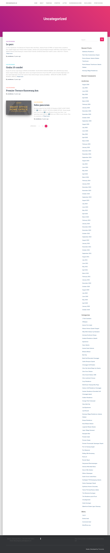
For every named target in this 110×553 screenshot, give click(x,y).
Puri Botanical (86, 450)
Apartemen (85, 341)
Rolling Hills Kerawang (88, 453)
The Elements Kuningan (88, 493)
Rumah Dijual (86, 460)
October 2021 (86, 250)
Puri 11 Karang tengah (88, 446)
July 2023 (85, 203)
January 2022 (86, 243)
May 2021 (85, 266)
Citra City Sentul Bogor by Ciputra (91, 368)
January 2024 (86, 184)
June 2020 (85, 296)
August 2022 (85, 240)
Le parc (10, 44)
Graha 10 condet (14, 67)
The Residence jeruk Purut (89, 496)
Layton (65, 3)
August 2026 (85, 84)
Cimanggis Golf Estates (88, 365)
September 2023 (86, 197)
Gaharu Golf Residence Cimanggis (91, 388)
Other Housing (98, 3)
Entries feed (85, 518)
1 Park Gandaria (86, 318)
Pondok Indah (86, 437)
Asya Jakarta (85, 345)
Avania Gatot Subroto (88, 348)
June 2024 (85, 167)
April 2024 (85, 174)
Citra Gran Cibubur (87, 371)
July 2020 (85, 293)
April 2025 (85, 137)
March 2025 (85, 140)
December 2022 (86, 227)
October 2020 (86, 286)
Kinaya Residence (87, 420)
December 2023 (86, 187)
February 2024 (86, 180)
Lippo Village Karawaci (88, 430)
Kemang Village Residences (90, 70)
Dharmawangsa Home (75, 3)
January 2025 (86, 147)
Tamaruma (49, 3)
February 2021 (86, 276)
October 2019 (86, 309)
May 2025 (85, 134)
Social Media (87, 3)
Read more (9, 53)
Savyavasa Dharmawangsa (89, 463)
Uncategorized (10, 41)
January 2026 (86, 107)
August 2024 (85, 160)
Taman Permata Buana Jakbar (90, 490)
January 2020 (86, 306)
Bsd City (84, 355)
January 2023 (86, 223)
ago (17, 56)
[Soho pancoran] (18, 108)
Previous (33, 126)
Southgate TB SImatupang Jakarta (91, 480)
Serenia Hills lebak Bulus (89, 466)
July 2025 (85, 127)
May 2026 (85, 94)
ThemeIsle (101, 549)
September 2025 (86, 121)
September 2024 (86, 157)
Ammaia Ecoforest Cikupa (89, 335)
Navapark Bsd (86, 433)
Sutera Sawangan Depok (89, 483)
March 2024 (85, 177)
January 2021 (86, 280)
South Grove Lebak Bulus (89, 476)
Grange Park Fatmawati (88, 401)
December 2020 (86, 283)
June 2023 (85, 207)
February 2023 (86, 220)
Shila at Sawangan (87, 473)
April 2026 (85, 97)
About (41, 3)
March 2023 (85, 217)
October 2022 (86, 233)
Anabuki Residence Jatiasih (89, 338)
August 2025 (85, 124)
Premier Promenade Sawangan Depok (92, 443)
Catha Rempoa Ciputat (88, 361)
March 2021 (85, 273)
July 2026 (85, 87)
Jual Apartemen (86, 407)
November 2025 (86, 114)
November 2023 (86, 190)
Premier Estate (86, 440)
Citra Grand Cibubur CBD (89, 374)
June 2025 (85, 131)
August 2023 (85, 200)
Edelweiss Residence (88, 51)
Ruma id (84, 456)
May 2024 (85, 170)
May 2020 (85, 299)
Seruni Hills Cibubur (87, 470)
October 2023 (86, 193)
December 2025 (86, 111)
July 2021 (85, 260)
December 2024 (86, 150)
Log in (84, 515)
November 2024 (86, 154)
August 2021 (85, 256)
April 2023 (85, 213)
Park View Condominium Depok (91, 55)
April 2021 (85, 270)
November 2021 (86, 246)
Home (35, 3)
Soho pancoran (42, 105)
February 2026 (86, 104)
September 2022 (86, 237)
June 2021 (85, 263)
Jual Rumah (85, 410)
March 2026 (85, 101)
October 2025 (86, 117)
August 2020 (85, 290)
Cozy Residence (86, 381)
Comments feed (86, 522)
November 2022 (86, 230)
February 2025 (86, 144)
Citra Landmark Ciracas (88, 378)
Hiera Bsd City (86, 404)
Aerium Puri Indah (87, 325)
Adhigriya (84, 321)
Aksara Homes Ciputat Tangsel (90, 328)
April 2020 (85, 303)
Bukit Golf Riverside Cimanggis (90, 358)
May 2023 (85, 210)
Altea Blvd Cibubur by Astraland (90, 331)
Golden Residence (87, 397)
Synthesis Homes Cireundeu (90, 486)
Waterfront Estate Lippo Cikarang (91, 506)
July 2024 (85, 164)
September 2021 (86, 253)
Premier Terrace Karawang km (22, 90)
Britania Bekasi (86, 351)
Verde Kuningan (86, 503)
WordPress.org (86, 525)
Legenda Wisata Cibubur (89, 427)
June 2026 (85, 91)
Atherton (57, 3)
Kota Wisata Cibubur (88, 423)
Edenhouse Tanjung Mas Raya (90, 384)
